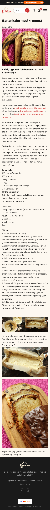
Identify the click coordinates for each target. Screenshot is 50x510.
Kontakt (40, 480)
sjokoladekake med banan (31, 111)
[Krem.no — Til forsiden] (6, 10)
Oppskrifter (11, 480)
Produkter (22, 480)
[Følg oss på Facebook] (22, 490)
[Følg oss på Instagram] (28, 490)
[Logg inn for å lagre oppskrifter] (33, 10)
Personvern (25, 484)
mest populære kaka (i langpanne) (30, 108)
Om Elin (32, 480)
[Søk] (27, 10)
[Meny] (45, 10)
